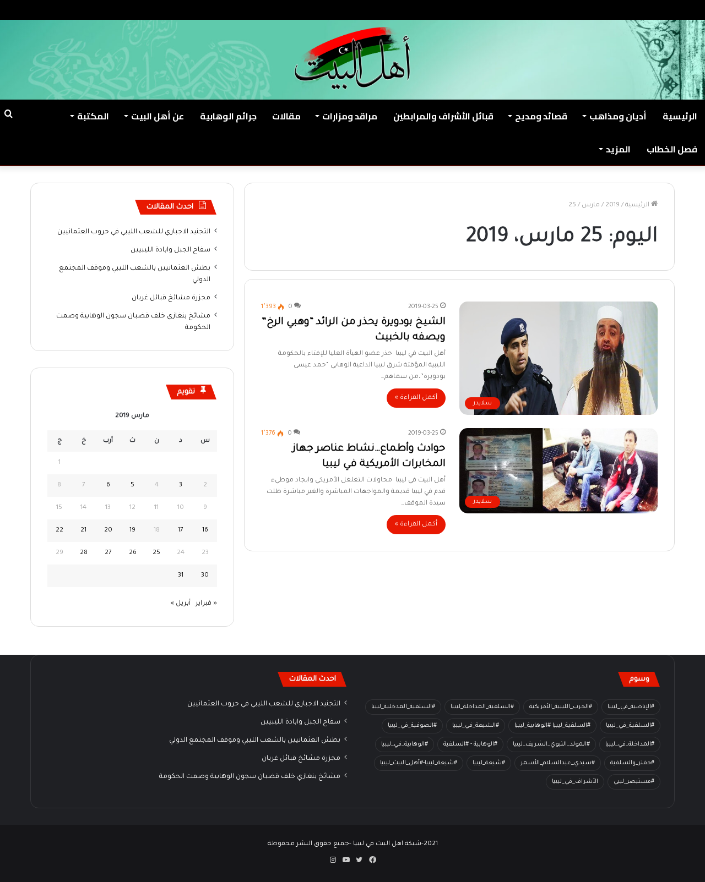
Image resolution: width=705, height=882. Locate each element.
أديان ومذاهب (618, 116)
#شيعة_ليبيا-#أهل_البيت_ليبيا (418, 763)
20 (108, 530)
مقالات (286, 116)
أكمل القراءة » (416, 398)
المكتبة (93, 116)
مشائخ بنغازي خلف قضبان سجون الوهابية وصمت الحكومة (249, 777)
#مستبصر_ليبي (634, 782)
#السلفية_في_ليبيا (630, 725)
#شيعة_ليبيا (489, 763)
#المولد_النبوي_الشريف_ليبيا (551, 744)
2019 (612, 205)
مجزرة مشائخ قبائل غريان (171, 298)
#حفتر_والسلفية (632, 763)
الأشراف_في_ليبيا (575, 782)
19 (132, 530)
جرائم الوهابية (228, 116)
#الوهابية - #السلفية (470, 744)
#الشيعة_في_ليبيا (475, 725)
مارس (591, 205)
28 (84, 553)
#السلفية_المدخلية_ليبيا (403, 707)
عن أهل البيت (157, 116)
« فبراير (206, 603)
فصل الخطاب (672, 149)
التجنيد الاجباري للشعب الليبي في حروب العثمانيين (133, 232)
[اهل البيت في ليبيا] (352, 58)
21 (83, 530)
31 (180, 575)
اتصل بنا (553, 9)
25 (156, 553)
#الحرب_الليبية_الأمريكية (560, 707)
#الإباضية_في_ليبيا (631, 707)
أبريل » (181, 603)
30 (205, 575)
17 (180, 530)
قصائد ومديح (541, 116)
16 (205, 530)
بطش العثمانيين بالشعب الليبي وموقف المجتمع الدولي (254, 740)
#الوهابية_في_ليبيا (404, 744)
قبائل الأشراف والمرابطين (443, 116)
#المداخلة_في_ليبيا (629, 744)
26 (133, 553)
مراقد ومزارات (349, 116)
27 (108, 553)
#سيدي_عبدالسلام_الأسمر (557, 763)
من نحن (588, 9)
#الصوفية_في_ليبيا (412, 725)
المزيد (618, 149)
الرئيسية (680, 116)
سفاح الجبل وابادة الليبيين (170, 250)
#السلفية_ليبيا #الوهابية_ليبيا (552, 725)
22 (59, 530)
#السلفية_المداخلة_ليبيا (482, 707)
